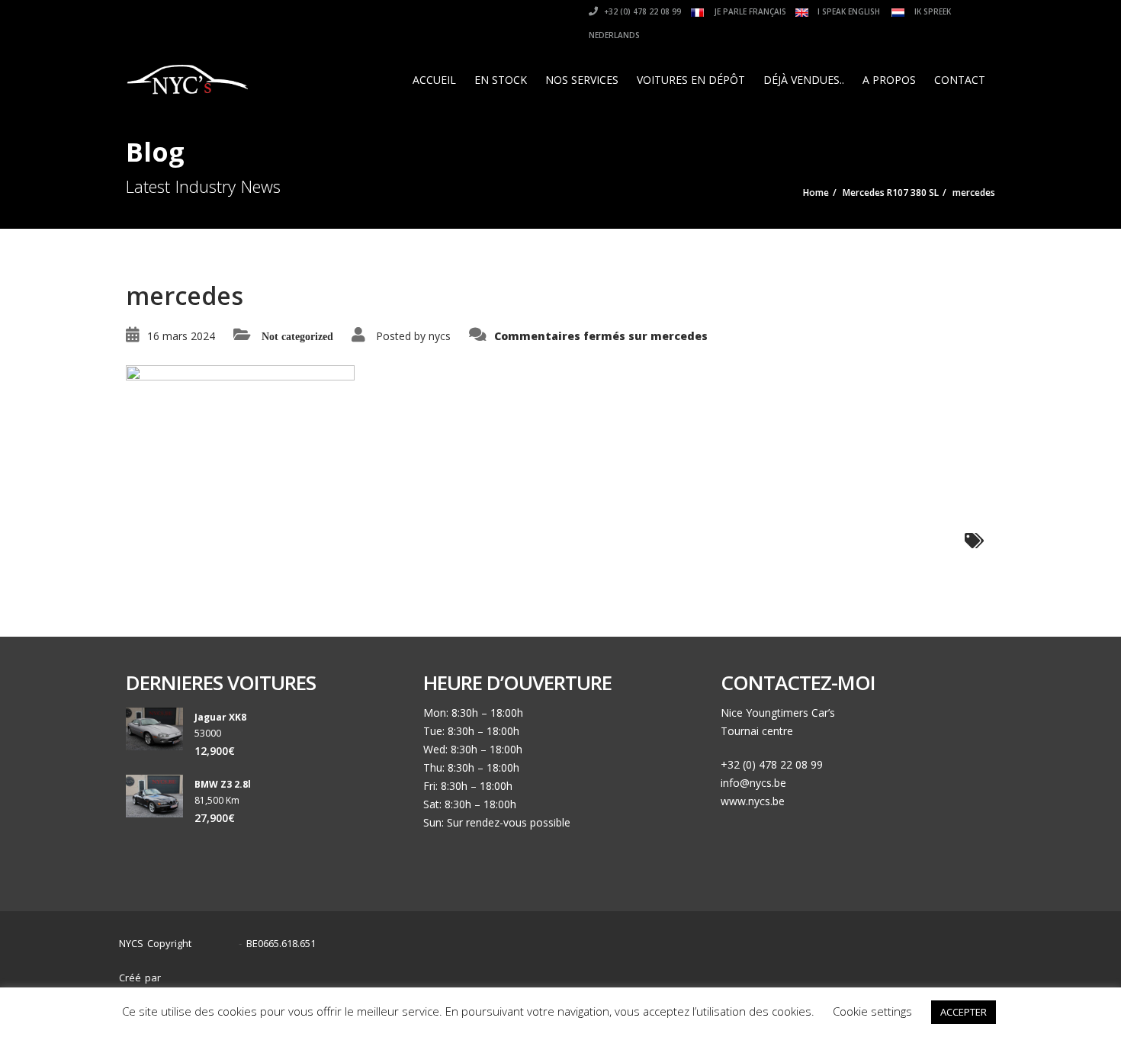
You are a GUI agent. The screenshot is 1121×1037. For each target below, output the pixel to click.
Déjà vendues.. (803, 79)
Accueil (434, 79)
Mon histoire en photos (558, 970)
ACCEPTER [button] (963, 1012)
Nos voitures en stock (686, 970)
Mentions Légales (948, 970)
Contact (959, 79)
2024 (219, 943)
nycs (440, 336)
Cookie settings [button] (872, 1011)
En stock (500, 79)
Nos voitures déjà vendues (822, 970)
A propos (889, 79)
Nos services (581, 79)
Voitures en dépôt (691, 79)
